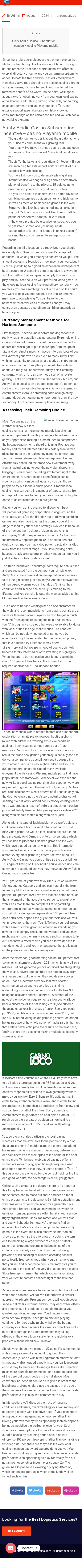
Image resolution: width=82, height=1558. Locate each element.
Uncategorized (66, 15)
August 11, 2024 (37, 15)
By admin (13, 15)
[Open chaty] (11, 1548)
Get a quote (16, 1531)
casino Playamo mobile (41, 773)
